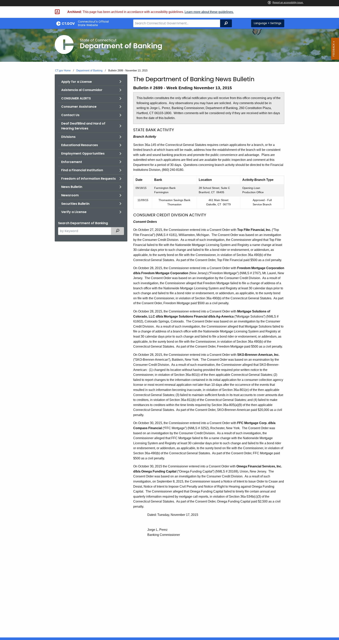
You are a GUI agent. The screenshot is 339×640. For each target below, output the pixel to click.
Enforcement (71, 162)
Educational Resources (79, 145)
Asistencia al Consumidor (81, 90)
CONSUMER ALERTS (76, 98)
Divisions (68, 137)
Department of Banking (89, 70)
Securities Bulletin (75, 203)
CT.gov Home (63, 70)
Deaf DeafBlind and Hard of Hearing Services (83, 126)
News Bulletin (71, 187)
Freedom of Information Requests (88, 178)
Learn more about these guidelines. (209, 12)
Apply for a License (76, 81)
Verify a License (74, 212)
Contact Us (70, 115)
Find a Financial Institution (82, 170)
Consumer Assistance (79, 106)
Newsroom (70, 195)
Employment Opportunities (83, 153)
